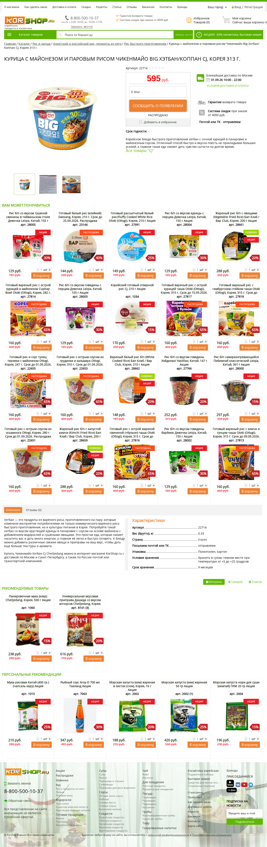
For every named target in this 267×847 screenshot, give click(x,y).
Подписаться (245, 822)
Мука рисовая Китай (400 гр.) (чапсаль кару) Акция (28, 684)
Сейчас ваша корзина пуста (247, 20)
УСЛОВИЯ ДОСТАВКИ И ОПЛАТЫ (228, 86)
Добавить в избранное (160, 122)
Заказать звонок (82, 27)
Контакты (166, 7)
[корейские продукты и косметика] (6, 14)
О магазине (11, 7)
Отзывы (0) (34, 510)
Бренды (182, 7)
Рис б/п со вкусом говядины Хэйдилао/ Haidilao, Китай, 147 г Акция (184, 360)
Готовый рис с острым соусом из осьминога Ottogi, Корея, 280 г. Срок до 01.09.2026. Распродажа (28, 432)
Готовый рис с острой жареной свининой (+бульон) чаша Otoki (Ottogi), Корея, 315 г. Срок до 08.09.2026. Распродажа (132, 434)
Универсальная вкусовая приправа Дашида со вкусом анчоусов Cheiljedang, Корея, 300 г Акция (80, 601)
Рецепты (101, 7)
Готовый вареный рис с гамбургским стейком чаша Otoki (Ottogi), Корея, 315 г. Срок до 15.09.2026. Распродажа (236, 290)
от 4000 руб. (216, 115)
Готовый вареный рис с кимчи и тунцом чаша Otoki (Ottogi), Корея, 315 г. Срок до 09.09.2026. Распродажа (236, 434)
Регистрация (253, 7)
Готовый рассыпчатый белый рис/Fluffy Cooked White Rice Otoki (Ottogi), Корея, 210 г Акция (132, 217)
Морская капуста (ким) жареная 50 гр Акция (184, 684)
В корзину (41, 275)
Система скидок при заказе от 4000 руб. (144, 20)
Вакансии (148, 7)
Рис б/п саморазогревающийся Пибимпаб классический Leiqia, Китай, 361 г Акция (236, 360)
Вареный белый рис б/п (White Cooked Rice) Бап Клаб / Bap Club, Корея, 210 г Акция (132, 360)
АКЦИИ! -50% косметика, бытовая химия (232, 34)
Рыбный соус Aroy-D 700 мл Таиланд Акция (80, 684)
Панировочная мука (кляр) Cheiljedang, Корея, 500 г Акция (28, 598)
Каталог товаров (31, 34)
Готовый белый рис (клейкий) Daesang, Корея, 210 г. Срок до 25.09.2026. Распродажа (80, 217)
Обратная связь (19, 801)
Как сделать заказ (35, 7)
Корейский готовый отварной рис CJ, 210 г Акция (132, 287)
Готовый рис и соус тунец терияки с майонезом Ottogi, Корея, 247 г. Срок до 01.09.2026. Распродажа (28, 362)
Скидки (86, 7)
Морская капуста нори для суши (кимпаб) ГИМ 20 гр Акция (236, 684)
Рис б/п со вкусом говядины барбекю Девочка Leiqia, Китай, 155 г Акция (184, 432)
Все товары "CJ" (140, 150)
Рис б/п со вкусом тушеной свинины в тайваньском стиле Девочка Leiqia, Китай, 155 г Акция (28, 218)
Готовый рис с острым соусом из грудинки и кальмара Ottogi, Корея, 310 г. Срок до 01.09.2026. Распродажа (80, 362)
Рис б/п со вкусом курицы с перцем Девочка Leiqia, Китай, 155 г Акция (184, 217)
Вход (237, 7)
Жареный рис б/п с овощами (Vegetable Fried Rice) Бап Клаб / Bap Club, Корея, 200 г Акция (236, 217)
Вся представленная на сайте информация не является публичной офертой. (25, 813)
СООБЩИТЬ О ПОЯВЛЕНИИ (158, 105)
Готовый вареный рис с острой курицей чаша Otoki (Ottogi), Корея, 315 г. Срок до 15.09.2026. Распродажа (184, 290)
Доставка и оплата (64, 7)
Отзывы (132, 7)
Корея (202, 539)
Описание (13, 510)
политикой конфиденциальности (168, 835)
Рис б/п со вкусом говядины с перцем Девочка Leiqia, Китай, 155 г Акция (80, 288)
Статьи (116, 7)
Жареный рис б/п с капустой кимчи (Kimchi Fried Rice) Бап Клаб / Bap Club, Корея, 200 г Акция (80, 434)
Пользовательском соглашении (211, 835)
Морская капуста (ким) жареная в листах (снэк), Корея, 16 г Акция (132, 686)
